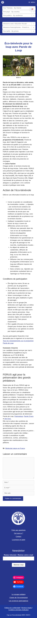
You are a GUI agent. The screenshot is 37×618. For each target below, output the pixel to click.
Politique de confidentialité (12, 608)
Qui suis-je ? (18, 533)
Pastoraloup (18, 416)
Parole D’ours (28, 416)
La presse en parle (18, 540)
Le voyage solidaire (18, 594)
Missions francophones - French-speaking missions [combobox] (17, 27)
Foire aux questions (19, 530)
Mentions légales (26, 608)
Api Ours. (7, 419)
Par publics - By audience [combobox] (13, 15)
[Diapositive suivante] (32, 65)
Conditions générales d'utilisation (18, 610)
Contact (18, 536)
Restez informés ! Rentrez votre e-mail (18, 555)
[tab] (18, 77)
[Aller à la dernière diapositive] (4, 65)
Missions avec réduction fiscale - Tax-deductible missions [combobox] (17, 24)
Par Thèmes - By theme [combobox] (12, 8)
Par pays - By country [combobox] (11, 12)
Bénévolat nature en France (15, 448)
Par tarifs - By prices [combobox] (11, 31)
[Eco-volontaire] (2, 2)
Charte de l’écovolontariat (18, 598)
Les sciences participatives (18, 601)
